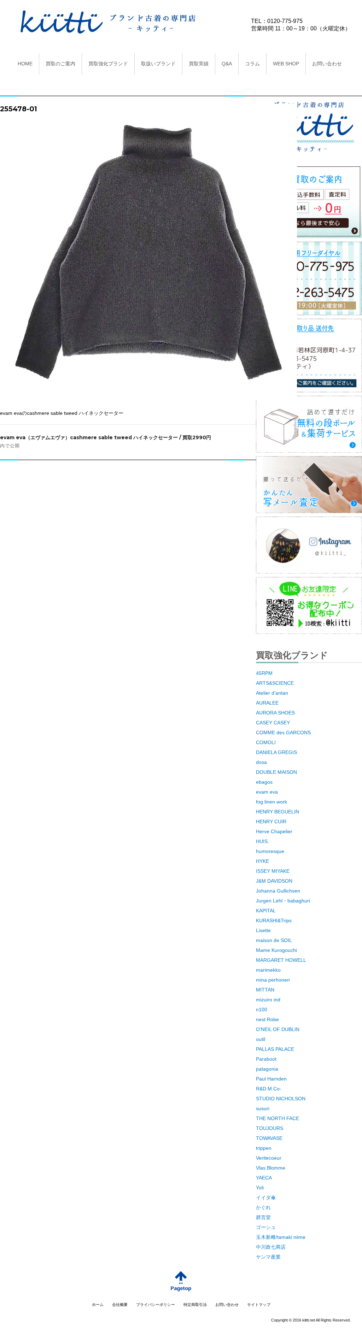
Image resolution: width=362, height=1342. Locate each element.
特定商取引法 (195, 1304)
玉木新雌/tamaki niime (280, 1237)
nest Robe (267, 1019)
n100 (261, 1009)
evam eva (267, 792)
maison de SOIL (274, 940)
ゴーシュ (266, 1227)
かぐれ (263, 1207)
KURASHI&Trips (274, 920)
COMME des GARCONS (283, 732)
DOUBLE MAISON (276, 772)
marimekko (268, 970)
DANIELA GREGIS (276, 752)
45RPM (264, 673)
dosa (261, 762)
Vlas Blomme (270, 1168)
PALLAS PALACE (275, 1049)
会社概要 (120, 1304)
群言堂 (263, 1217)
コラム (252, 63)
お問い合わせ (327, 63)
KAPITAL (266, 910)
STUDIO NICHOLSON (280, 1098)
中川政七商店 (271, 1247)
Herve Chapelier (274, 831)
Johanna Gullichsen (278, 891)
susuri (262, 1108)
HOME (25, 63)
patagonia (267, 1069)
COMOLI (266, 742)
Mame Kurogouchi (276, 950)
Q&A (227, 63)
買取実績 (199, 63)
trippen (264, 1148)
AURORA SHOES (275, 713)
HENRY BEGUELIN (277, 811)
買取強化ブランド (108, 63)
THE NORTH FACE (277, 1118)
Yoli (260, 1187)
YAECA (264, 1178)
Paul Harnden (271, 1079)
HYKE (262, 861)
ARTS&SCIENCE (275, 683)
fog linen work (271, 802)
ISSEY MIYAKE (273, 871)
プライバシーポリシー (155, 1304)
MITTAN (265, 990)
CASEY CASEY (273, 722)
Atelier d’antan (272, 693)
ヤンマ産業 (268, 1257)
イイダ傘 (266, 1197)
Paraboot (266, 1059)
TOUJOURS (269, 1128)
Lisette (263, 930)
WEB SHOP (286, 63)
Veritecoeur (268, 1158)
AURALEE (267, 703)
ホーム (98, 1304)
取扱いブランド (158, 63)
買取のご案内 (60, 63)
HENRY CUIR (271, 821)
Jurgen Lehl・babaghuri (283, 901)
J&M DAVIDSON (274, 881)
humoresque (270, 851)
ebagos (264, 782)
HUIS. (262, 841)
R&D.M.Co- (268, 1088)
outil (260, 1039)
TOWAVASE (269, 1138)
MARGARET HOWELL (281, 960)
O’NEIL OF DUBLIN (277, 1029)
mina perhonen (273, 980)
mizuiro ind (268, 999)
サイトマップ (258, 1304)
